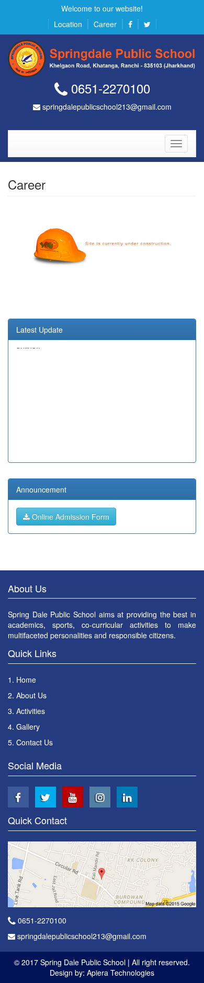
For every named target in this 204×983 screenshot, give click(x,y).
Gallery (28, 726)
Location (68, 24)
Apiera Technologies (120, 972)
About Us (31, 695)
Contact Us (34, 742)
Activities (30, 711)
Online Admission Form (69, 516)
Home (26, 679)
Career (105, 24)
